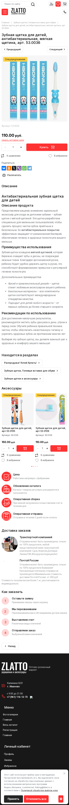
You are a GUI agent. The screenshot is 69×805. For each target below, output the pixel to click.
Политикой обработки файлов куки (39, 790)
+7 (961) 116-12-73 (17, 697)
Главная (5, 22)
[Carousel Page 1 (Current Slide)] (31, 466)
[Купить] (25, 448)
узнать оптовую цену (13, 140)
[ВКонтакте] (4, 168)
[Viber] (19, 168)
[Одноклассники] (9, 168)
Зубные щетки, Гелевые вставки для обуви (34, 22)
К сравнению (14, 155)
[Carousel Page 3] (35, 466)
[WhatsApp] (24, 168)
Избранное (10, 766)
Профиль (9, 754)
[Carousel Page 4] (37, 466)
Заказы (8, 760)
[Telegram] (29, 168)
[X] (14, 168)
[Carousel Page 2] (33, 466)
